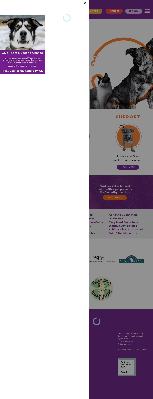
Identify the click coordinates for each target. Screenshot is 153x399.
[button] (85, 3)
